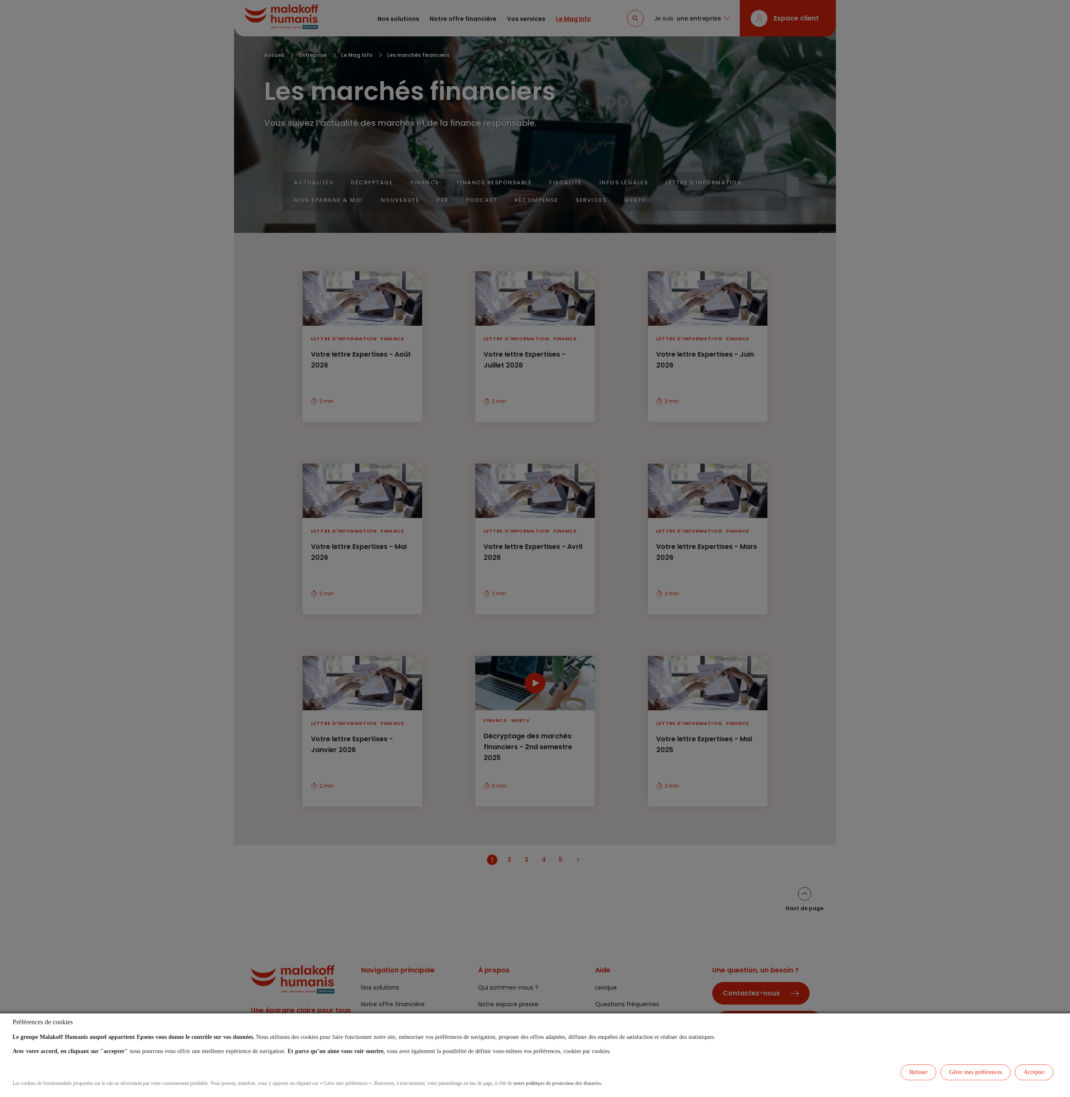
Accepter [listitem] (1034, 1072)
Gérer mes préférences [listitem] (975, 1072)
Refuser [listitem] (918, 1072)
